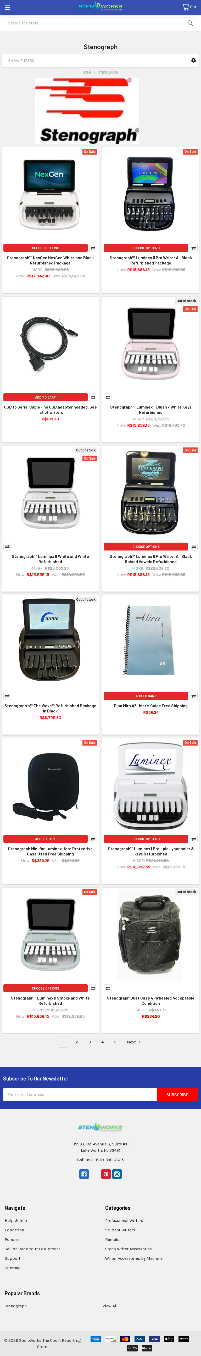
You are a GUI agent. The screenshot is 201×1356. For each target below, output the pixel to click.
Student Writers (120, 1229)
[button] (193, 60)
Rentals (112, 1239)
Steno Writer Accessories (128, 1248)
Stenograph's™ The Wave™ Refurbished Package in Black (50, 708)
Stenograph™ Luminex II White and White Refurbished (50, 559)
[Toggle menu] (7, 7)
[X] (95, 1174)
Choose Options (45, 248)
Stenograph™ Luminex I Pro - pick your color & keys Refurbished (151, 851)
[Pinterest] (106, 1174)
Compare (93, 248)
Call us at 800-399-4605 (100, 1159)
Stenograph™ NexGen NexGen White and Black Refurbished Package (50, 260)
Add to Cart (45, 397)
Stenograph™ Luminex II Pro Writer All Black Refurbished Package (151, 260)
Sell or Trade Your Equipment (32, 1248)
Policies (12, 1239)
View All (110, 1305)
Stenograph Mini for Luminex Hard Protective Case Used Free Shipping (50, 851)
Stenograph (16, 1305)
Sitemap (13, 1267)
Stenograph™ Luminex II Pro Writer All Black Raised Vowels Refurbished (151, 559)
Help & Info (16, 1220)
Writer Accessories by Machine (134, 1258)
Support (12, 1258)
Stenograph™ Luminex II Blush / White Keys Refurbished (151, 409)
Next (132, 1041)
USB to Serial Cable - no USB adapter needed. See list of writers (50, 409)
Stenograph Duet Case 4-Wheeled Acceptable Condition (150, 1000)
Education (14, 1229)
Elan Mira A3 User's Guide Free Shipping (151, 705)
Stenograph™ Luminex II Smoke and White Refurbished (50, 1000)
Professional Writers (124, 1220)
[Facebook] (84, 1174)
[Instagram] (117, 1174)
